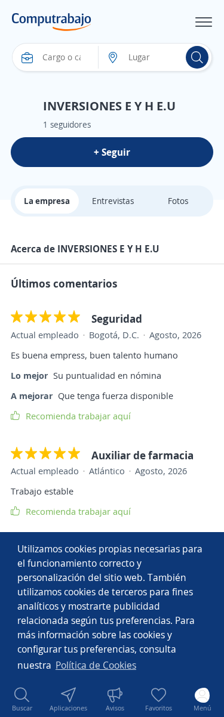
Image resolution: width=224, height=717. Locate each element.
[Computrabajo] (51, 22)
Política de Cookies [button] (96, 665)
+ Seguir (112, 152)
